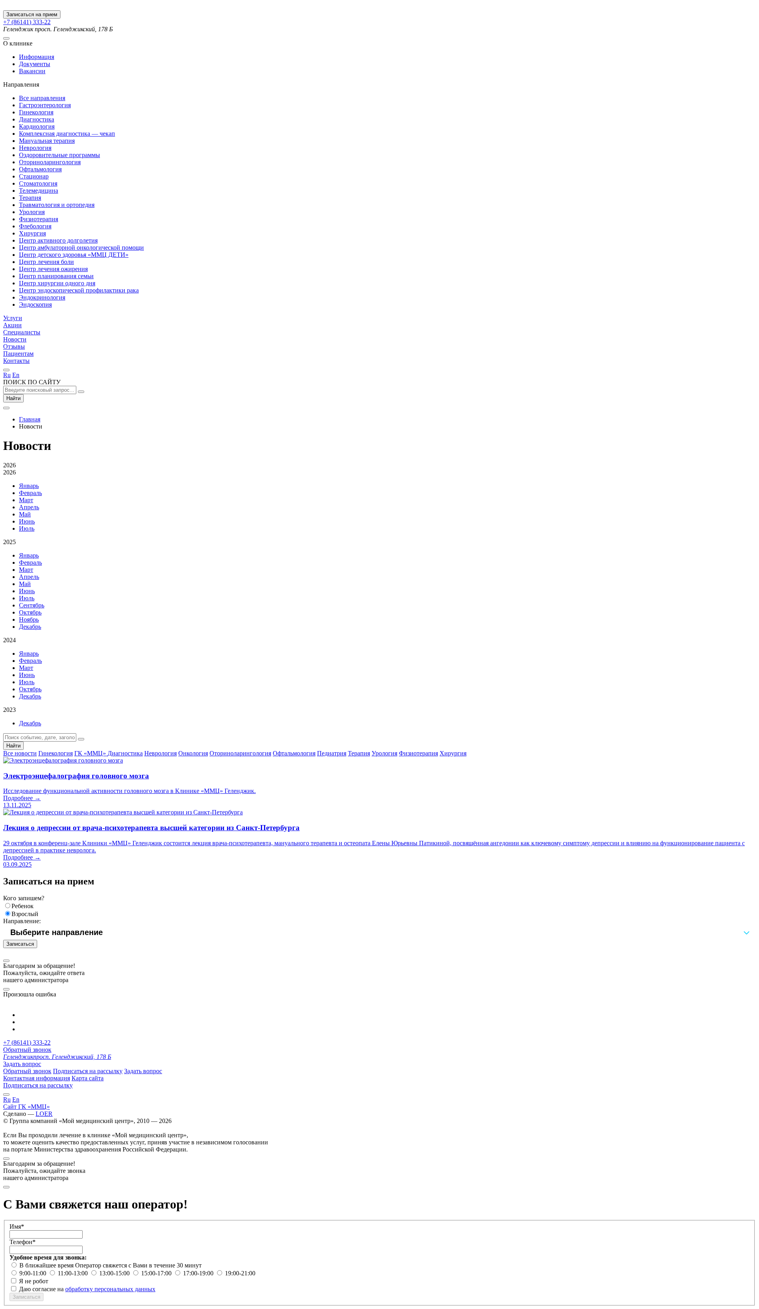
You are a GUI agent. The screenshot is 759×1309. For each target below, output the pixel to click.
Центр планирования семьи (56, 276)
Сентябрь (31, 605)
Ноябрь (29, 619)
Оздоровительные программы (59, 155)
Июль (26, 528)
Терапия (30, 197)
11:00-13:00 (73, 1273)
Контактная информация (36, 1078)
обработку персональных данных (110, 1289)
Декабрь (30, 626)
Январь (29, 485)
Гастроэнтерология (45, 105)
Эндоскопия (35, 304)
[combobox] (379, 932)
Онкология (193, 753)
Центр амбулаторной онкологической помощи (81, 247)
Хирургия (32, 233)
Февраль (30, 492)
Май (25, 514)
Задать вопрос (22, 1063)
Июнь (27, 521)
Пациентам (18, 353)
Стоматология (38, 183)
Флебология (35, 226)
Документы (34, 64)
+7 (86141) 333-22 (27, 22)
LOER (44, 1113)
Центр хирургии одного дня (57, 283)
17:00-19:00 (199, 1273)
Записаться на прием (31, 14)
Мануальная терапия (47, 140)
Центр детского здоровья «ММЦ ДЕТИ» (73, 254)
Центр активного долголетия (58, 240)
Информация (36, 56)
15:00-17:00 (157, 1273)
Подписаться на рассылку (88, 1071)
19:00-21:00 (240, 1273)
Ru (7, 375)
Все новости (20, 753)
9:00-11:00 (33, 1273)
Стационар (34, 176)
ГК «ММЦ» (91, 753)
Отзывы (14, 346)
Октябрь (30, 612)
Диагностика (36, 119)
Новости (14, 339)
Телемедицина (38, 190)
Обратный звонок (27, 1049)
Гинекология (36, 112)
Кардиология (37, 126)
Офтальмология (40, 169)
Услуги (12, 318)
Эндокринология (42, 297)
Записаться (20, 944)
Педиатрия (331, 753)
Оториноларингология (50, 162)
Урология (32, 212)
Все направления (42, 98)
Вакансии (32, 71)
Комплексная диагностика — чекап (67, 133)
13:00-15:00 (115, 1273)
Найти (13, 398)
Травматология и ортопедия (56, 204)
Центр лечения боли (46, 261)
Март (26, 500)
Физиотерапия (38, 219)
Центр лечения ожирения (53, 269)
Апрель (29, 507)
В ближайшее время (47, 1265)
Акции (12, 325)
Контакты (16, 360)
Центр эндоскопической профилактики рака (79, 290)
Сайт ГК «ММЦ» (26, 1106)
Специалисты (21, 332)
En (15, 375)
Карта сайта (88, 1078)
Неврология (35, 147)
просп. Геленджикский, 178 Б (57, 1056)
